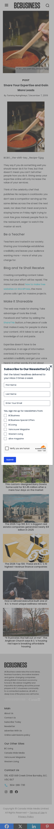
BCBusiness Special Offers (21, 420)
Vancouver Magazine (19, 429)
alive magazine (16, 438)
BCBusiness (14, 415)
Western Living (15, 434)
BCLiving (12, 424)
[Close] (51, 366)
